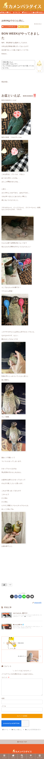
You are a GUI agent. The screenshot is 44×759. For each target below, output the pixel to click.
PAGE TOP (23, 742)
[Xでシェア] (12, 596)
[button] (28, 596)
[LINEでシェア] (24, 596)
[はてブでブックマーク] (20, 596)
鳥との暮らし (24, 26)
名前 (2, 698)
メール (3, 706)
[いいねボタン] (4, 584)
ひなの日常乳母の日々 (10, 26)
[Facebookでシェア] (16, 596)
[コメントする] (32, 596)
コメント (5, 677)
